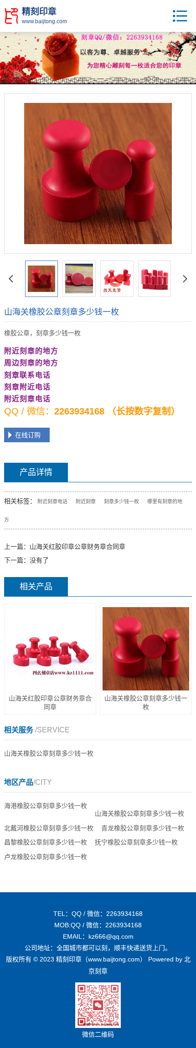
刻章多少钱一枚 (121, 501)
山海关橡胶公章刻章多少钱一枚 (48, 753)
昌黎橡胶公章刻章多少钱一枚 (45, 842)
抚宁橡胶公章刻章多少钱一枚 (136, 842)
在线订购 (28, 435)
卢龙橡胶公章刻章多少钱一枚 (45, 856)
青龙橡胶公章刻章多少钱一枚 (142, 828)
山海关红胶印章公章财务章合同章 (77, 546)
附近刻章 (86, 501)
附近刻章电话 (52, 501)
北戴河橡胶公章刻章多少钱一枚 (48, 828)
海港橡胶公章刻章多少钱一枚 (45, 805)
